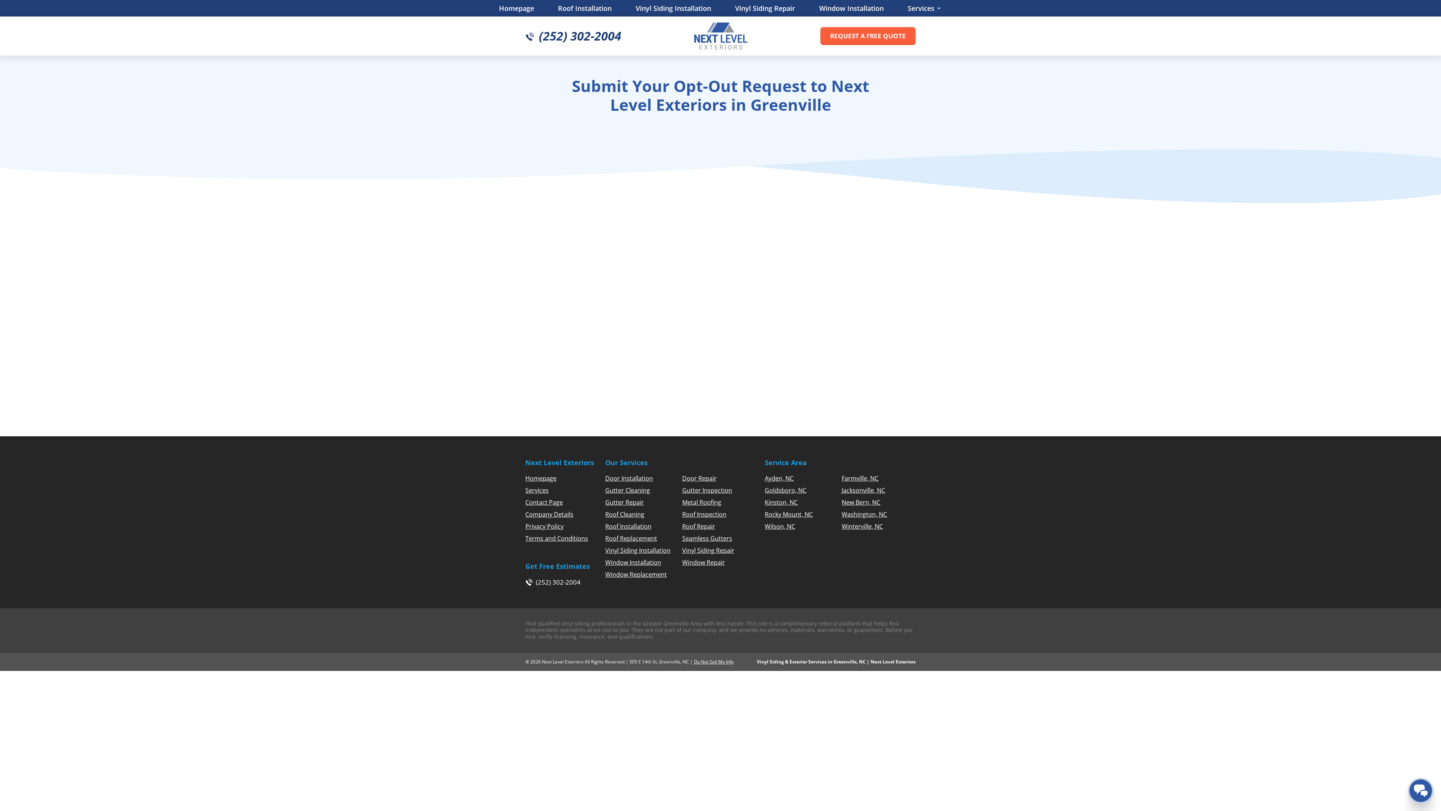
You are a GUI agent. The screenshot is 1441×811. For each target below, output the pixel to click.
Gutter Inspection (707, 490)
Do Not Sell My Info (714, 662)
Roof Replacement (631, 538)
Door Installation (629, 478)
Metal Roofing (701, 502)
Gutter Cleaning (627, 490)
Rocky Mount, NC (789, 514)
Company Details (549, 514)
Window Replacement (636, 574)
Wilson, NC (780, 526)
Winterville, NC (862, 526)
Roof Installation (585, 8)
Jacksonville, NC (863, 490)
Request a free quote (868, 36)
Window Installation (851, 8)
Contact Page (544, 502)
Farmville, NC (860, 478)
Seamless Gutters (707, 538)
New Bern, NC (861, 502)
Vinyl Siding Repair (765, 8)
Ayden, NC (779, 478)
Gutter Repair (624, 502)
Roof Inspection (704, 514)
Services (921, 8)
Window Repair (703, 562)
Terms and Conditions (556, 538)
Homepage (516, 8)
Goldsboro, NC (785, 490)
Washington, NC (864, 514)
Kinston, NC (781, 502)
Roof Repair (698, 526)
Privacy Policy (544, 526)
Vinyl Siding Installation (673, 8)
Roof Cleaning (624, 514)
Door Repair (699, 478)
